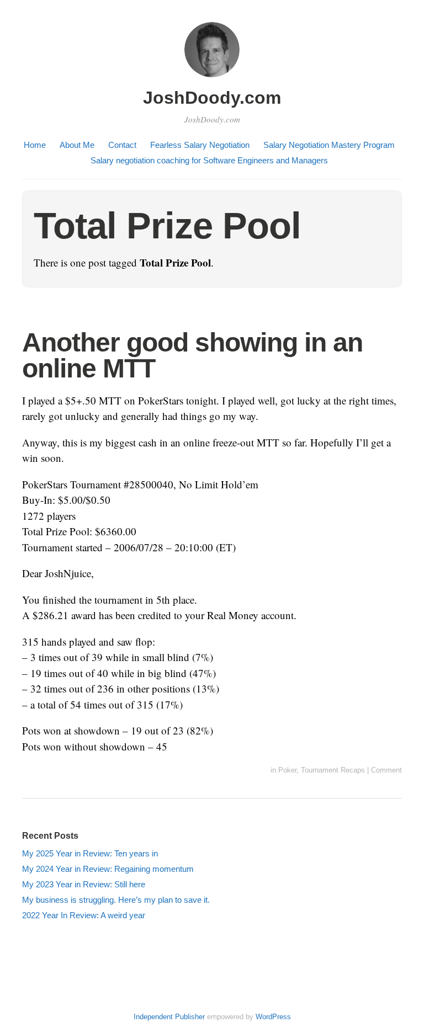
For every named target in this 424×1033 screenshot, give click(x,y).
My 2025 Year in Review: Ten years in (90, 853)
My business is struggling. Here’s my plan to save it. (116, 899)
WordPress (273, 1017)
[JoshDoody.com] (212, 79)
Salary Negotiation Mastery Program (329, 145)
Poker (287, 770)
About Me (77, 145)
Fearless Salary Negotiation (200, 145)
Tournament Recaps (333, 770)
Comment (386, 770)
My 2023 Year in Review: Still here (83, 884)
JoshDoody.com (212, 98)
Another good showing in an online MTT (192, 356)
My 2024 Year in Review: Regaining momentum (108, 869)
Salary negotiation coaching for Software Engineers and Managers (209, 160)
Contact (122, 145)
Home (35, 145)
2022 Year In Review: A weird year (83, 915)
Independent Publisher (169, 1017)
